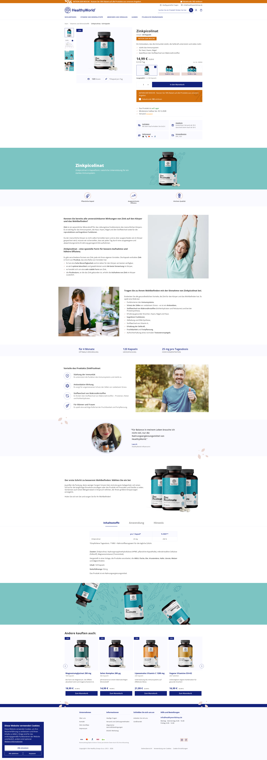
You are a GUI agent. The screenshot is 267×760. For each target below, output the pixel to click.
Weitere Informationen (14, 741)
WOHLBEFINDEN (70, 17)
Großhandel (138, 722)
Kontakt (82, 722)
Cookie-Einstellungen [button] (180, 748)
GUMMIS (135, 17)
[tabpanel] (133, 550)
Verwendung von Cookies (162, 748)
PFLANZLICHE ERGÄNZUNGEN (152, 17)
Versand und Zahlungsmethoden (117, 722)
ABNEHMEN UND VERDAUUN (117, 17)
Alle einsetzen (23, 748)
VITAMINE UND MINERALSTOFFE (91, 17)
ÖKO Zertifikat (84, 725)
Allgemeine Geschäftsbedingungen (114, 726)
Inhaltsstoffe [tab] (111, 522)
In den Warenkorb (177, 84)
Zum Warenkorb (81, 693)
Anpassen (32, 753)
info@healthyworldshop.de (192, 5)
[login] (196, 10)
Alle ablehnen (13, 753)
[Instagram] (182, 740)
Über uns (82, 718)
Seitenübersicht (146, 748)
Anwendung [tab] (136, 522)
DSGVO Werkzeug (112, 731)
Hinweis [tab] (159, 522)
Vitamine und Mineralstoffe (79, 24)
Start (66, 24)
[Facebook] (186, 740)
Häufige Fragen (111, 718)
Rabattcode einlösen (192, 2)
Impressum (83, 728)
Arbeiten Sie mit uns (141, 718)
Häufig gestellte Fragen (170, 5)
